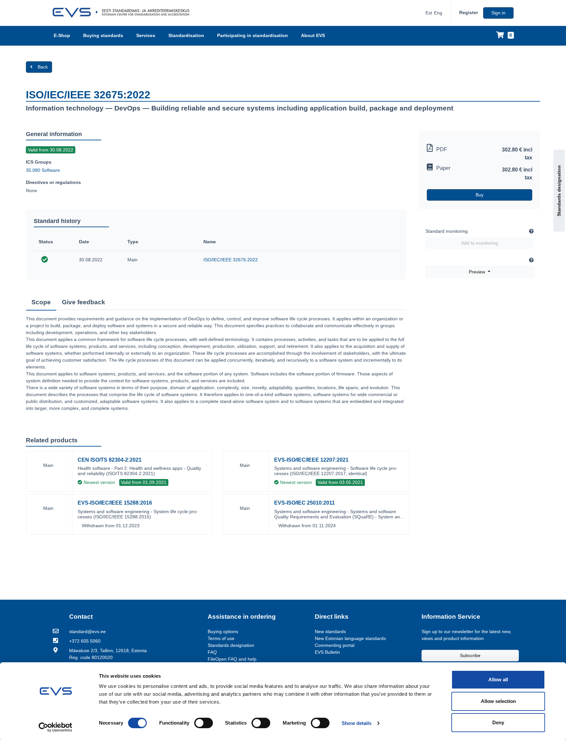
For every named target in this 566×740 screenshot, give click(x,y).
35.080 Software (43, 170)
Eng (438, 12)
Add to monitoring (479, 243)
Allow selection (498, 701)
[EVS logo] (123, 12)
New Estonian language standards (350, 638)
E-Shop (62, 35)
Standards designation (559, 190)
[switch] (203, 723)
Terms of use (221, 638)
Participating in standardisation (252, 35)
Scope (41, 302)
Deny (498, 722)
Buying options (223, 631)
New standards (330, 631)
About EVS (313, 35)
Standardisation (186, 35)
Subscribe (470, 655)
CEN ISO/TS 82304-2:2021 (110, 460)
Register (468, 12)
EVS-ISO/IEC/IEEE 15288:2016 (115, 503)
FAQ (212, 652)
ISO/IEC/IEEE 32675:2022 (230, 259)
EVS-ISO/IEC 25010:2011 (304, 503)
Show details (356, 723)
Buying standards (103, 35)
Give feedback (83, 302)
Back (43, 67)
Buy (479, 194)
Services (145, 35)
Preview (477, 271)
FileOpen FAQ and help (232, 659)
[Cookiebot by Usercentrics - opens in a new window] (55, 727)
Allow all (498, 679)
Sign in (498, 12)
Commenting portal (334, 645)
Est (428, 12)
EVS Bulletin (327, 652)
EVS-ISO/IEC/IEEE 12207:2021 (311, 460)
